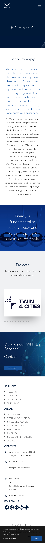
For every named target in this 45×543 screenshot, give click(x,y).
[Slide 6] (18, 321)
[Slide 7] (20, 321)
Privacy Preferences (9, 538)
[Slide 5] (15, 321)
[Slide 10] (28, 321)
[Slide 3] (10, 321)
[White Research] (7, 5)
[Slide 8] (23, 321)
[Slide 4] (13, 321)
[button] (39, 5)
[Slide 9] (26, 321)
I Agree (36, 538)
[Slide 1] (5, 321)
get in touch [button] (12, 368)
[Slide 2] (7, 321)
